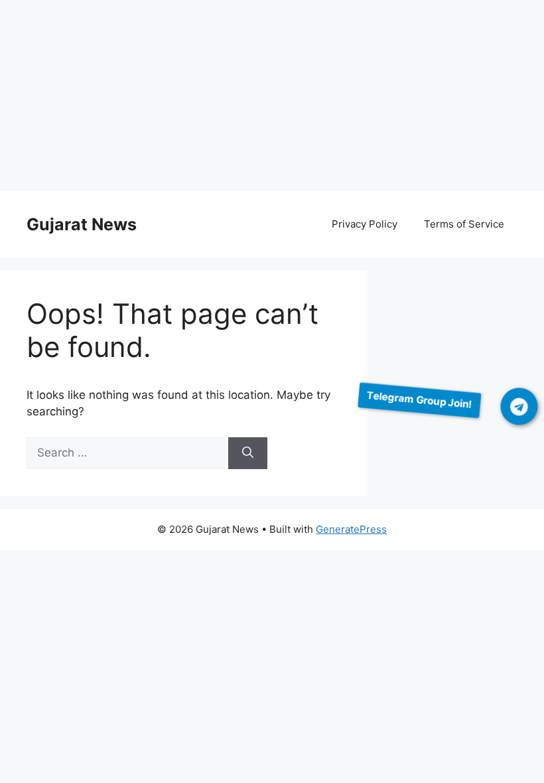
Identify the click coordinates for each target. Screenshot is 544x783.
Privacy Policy (364, 224)
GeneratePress (351, 529)
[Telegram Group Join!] (519, 406)
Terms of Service (464, 224)
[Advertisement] (272, 98)
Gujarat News (82, 224)
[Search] (247, 453)
